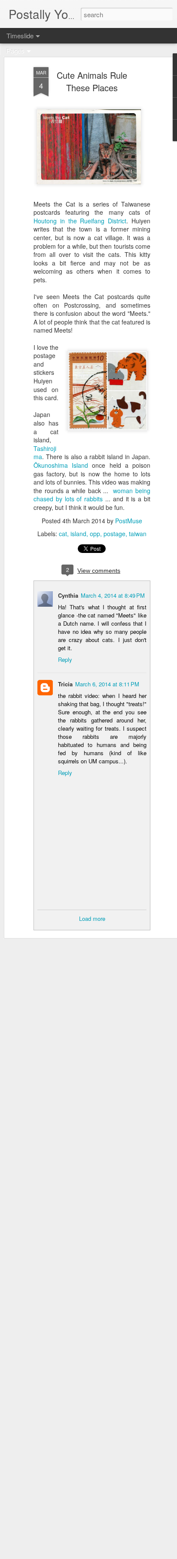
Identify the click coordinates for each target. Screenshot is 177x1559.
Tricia (65, 684)
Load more (92, 918)
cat (63, 533)
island (78, 533)
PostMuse (128, 520)
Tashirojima (45, 452)
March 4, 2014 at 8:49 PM (113, 595)
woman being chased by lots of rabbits (92, 494)
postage (114, 533)
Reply (65, 659)
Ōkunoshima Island (61, 465)
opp (95, 533)
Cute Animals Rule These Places (92, 81)
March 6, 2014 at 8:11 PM (107, 684)
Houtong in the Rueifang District (80, 220)
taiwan (137, 533)
